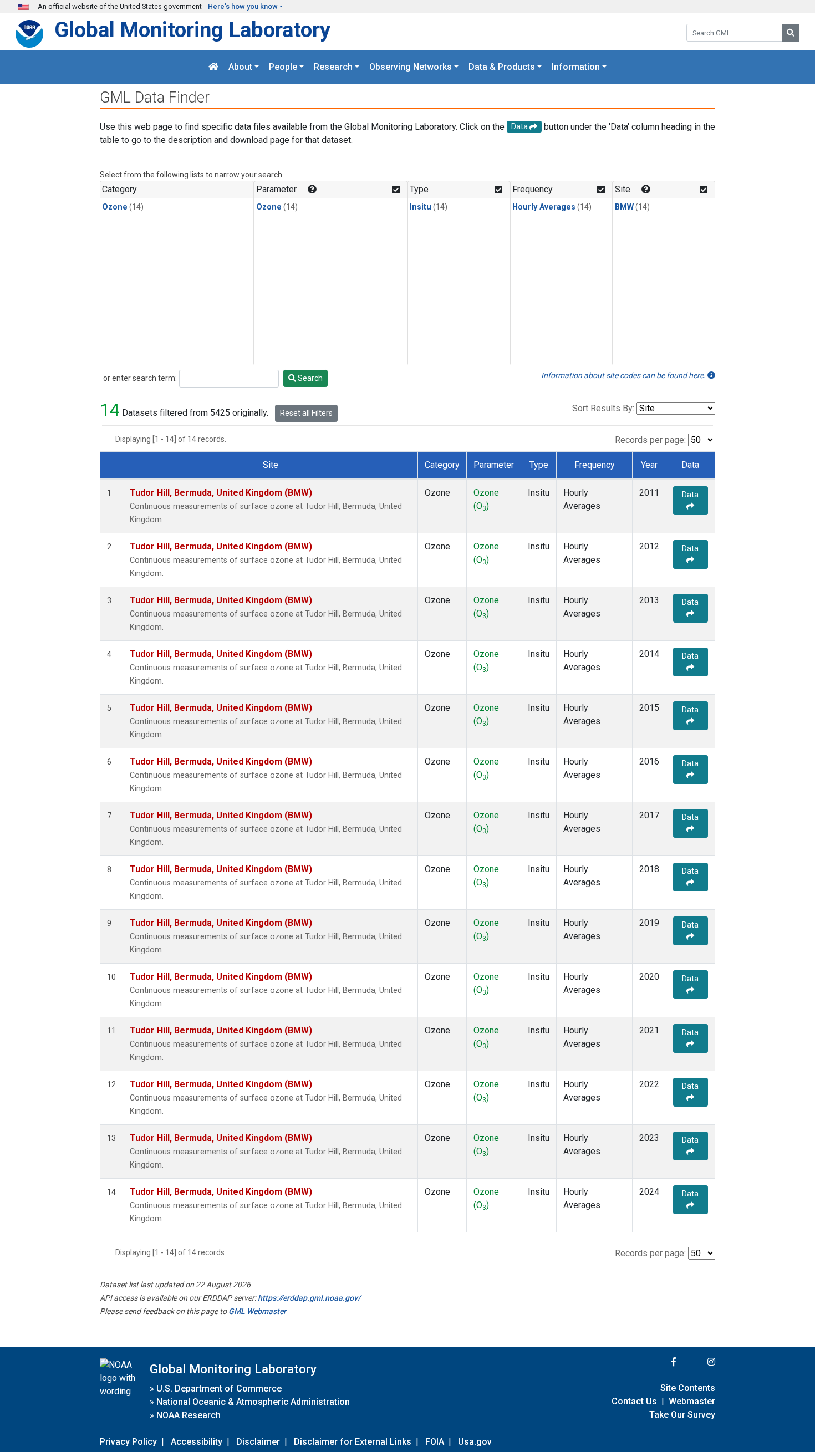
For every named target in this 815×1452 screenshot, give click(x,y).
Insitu (420, 207)
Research (333, 67)
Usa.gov (475, 1441)
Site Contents (687, 1388)
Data (690, 494)
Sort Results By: (603, 408)
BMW (624, 207)
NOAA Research (188, 1415)
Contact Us (634, 1401)
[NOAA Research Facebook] (658, 1361)
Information (576, 67)
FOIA (434, 1441)
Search (309, 378)
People (283, 67)
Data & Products (501, 67)
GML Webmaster (257, 1311)
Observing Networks (410, 67)
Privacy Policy (128, 1441)
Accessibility (196, 1441)
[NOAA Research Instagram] (697, 1361)
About (240, 67)
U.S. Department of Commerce (219, 1388)
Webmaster (692, 1401)
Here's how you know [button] (243, 6)
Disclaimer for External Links (352, 1441)
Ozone (115, 207)
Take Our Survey (682, 1414)
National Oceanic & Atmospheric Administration (253, 1402)
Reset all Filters (306, 413)
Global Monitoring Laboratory (192, 29)
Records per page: (650, 440)
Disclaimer (258, 1441)
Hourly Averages (543, 207)
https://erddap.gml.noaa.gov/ (309, 1297)
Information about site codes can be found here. (624, 375)
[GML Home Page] (213, 67)
